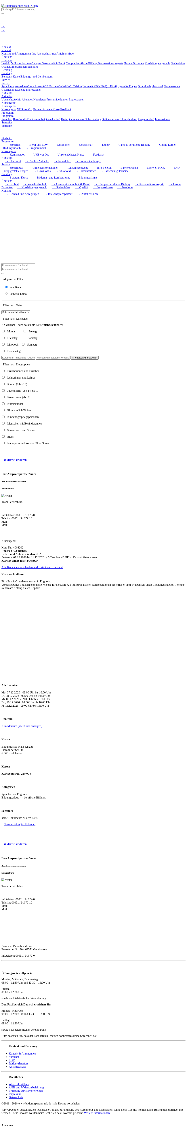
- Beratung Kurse (16, 177)
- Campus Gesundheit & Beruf (70, 184)
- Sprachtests (14, 167)
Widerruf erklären (19, 1084)
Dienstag (12, 338)
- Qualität (81, 187)
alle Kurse (15, 287)
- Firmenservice (85, 170)
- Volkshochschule (35, 184)
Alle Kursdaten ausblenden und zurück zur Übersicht (32, 567)
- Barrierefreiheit (127, 167)
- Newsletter (62, 161)
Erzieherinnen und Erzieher (23, 371)
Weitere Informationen (97, 1113)
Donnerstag (14, 351)
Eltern (10, 436)
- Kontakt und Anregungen (22, 193)
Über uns (6, 60)
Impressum (15, 1094)
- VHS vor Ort (39, 154)
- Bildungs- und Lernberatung (51, 177)
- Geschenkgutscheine (114, 170)
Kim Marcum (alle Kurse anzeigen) (21, 726)
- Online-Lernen (165, 144)
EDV (12, 1060)
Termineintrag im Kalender (19, 824)
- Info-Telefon (102, 167)
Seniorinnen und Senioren (22, 430)
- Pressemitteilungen (88, 161)
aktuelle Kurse (17, 293)
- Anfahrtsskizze (87, 193)
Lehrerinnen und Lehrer (21, 377)
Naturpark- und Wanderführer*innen (28, 443)
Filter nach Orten (12, 305)
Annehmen (7, 1125)
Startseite (6, 125)
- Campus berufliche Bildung (132, 144)
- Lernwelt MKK (153, 167)
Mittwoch (12, 344)
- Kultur (104, 144)
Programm (7, 115)
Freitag (33, 331)
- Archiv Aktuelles (37, 161)
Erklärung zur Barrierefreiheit (26, 1090)
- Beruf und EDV (36, 144)
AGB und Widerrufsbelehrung (26, 1087)
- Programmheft (35, 148)
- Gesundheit (61, 144)
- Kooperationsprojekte (149, 184)
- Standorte (125, 187)
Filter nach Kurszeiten (15, 318)
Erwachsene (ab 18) (18, 397)
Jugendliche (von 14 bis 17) (23, 390)
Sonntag (32, 344)
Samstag (32, 338)
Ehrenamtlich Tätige (19, 410)
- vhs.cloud (63, 170)
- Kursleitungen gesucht (32, 187)
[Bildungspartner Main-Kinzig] (19, 5)
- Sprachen (12, 144)
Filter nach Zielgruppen (16, 364)
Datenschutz (16, 1097)
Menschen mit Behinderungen (24, 423)
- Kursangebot (14, 154)
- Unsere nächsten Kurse (68, 154)
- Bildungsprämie (85, 177)
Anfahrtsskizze (17, 1066)
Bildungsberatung (19, 1063)
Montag (11, 331)
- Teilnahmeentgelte (75, 167)
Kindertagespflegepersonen (23, 416)
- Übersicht (13, 161)
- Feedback (96, 154)
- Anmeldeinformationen (42, 167)
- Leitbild (12, 184)
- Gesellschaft (84, 144)
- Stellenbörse (61, 187)
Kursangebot (8, 106)
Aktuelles (6, 96)
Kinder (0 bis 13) (17, 384)
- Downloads (42, 170)
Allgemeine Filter (12, 279)
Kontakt (6, 50)
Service (5, 83)
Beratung (6, 73)
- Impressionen (103, 187)
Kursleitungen (15, 403)
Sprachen (14, 1056)
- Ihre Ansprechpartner (57, 193)
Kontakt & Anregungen (22, 1053)
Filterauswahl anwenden (84, 357)
